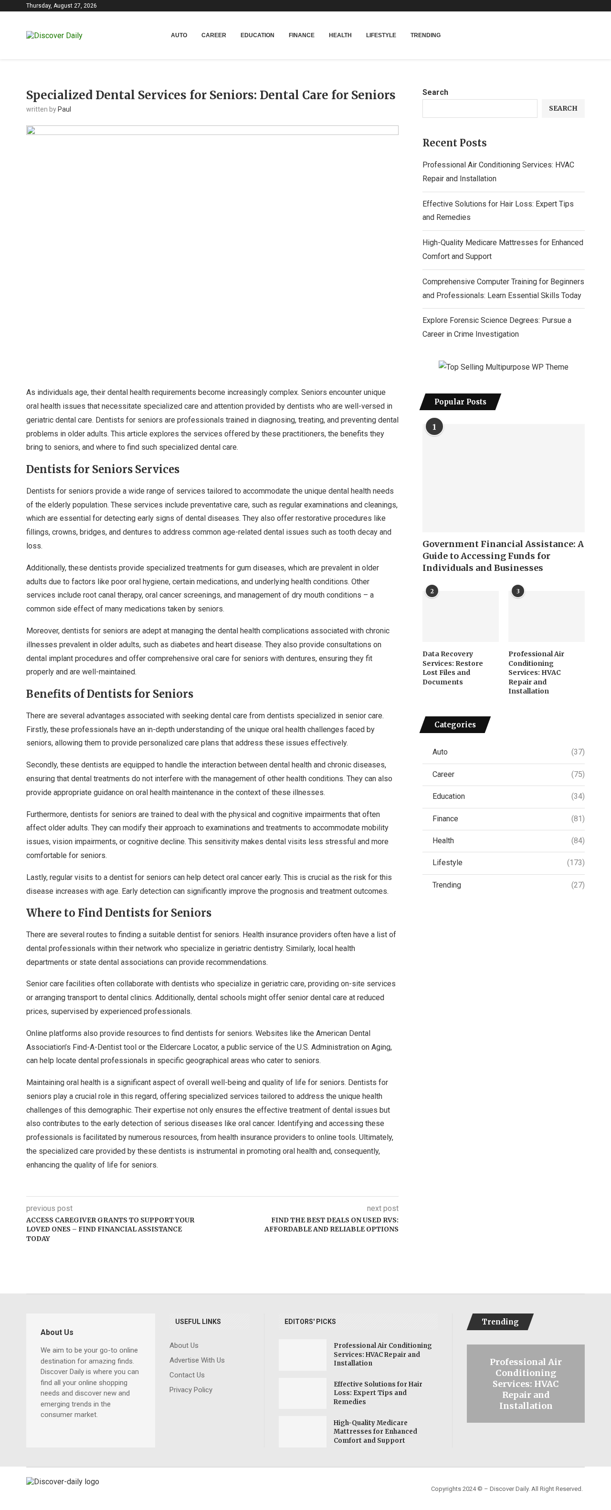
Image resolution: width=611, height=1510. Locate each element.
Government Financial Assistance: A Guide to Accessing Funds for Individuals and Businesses (503, 555)
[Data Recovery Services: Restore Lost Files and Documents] (460, 616)
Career (213, 35)
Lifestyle (381, 35)
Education (257, 35)
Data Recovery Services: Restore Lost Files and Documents (452, 668)
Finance (302, 35)
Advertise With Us (197, 1360)
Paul (64, 109)
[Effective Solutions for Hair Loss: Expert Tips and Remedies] (303, 1393)
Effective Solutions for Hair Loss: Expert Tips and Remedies (378, 1393)
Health (340, 35)
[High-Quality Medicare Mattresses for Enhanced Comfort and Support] (303, 1432)
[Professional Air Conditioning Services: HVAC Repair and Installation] (546, 616)
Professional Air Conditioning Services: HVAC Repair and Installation (536, 672)
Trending (426, 35)
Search (435, 92)
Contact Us (187, 1375)
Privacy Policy (190, 1390)
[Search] (580, 36)
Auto (179, 35)
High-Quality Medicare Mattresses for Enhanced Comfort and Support (375, 1431)
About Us (184, 1345)
